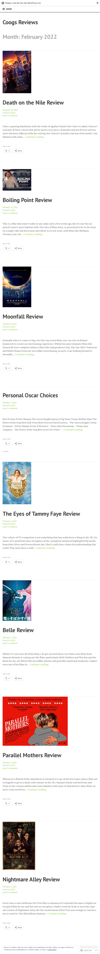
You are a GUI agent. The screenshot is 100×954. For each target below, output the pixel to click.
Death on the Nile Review (33, 102)
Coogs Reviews (20, 22)
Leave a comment (10, 115)
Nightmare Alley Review (31, 879)
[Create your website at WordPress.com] (50, 3)
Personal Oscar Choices (30, 395)
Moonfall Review (23, 316)
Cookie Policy (52, 950)
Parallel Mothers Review (32, 755)
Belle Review (18, 630)
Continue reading (34, 136)
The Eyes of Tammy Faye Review (41, 513)
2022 (13, 113)
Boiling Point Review (27, 200)
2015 (13, 765)
